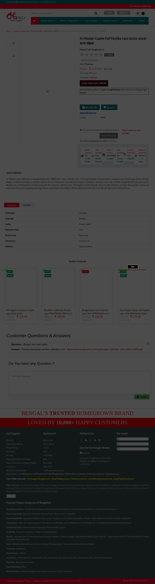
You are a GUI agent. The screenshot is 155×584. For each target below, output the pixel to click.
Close (132, 267)
